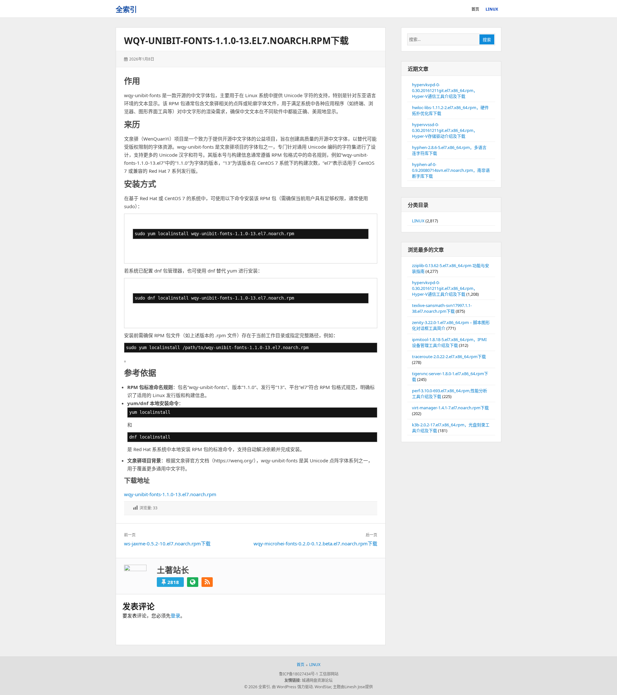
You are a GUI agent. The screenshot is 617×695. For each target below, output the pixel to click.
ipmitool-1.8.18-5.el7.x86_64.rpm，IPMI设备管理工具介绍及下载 (449, 342)
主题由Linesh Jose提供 (353, 687)
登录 (175, 615)
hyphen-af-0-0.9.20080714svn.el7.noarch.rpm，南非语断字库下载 (451, 170)
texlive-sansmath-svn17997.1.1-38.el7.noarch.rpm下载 (442, 308)
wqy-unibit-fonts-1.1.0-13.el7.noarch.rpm (170, 494)
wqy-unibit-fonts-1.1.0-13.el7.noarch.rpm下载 (236, 40)
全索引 (126, 9)
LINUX (418, 221)
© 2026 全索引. (257, 687)
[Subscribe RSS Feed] (207, 582)
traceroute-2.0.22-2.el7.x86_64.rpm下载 (449, 356)
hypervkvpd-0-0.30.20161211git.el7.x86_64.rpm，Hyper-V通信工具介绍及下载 (445, 90)
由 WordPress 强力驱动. (293, 687)
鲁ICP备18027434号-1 (298, 674)
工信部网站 (328, 674)
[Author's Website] (192, 582)
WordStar (323, 687)
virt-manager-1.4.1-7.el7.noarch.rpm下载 (450, 408)
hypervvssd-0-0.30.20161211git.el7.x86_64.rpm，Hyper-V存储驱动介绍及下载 (445, 130)
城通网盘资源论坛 (317, 680)
